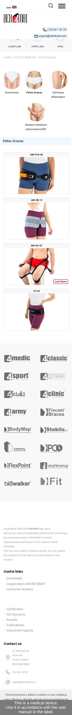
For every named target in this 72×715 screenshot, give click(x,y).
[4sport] (18, 375)
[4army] (18, 410)
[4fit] (54, 482)
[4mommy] (54, 464)
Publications (15, 625)
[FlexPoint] (18, 464)
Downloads (14, 578)
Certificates (14, 609)
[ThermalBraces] (18, 446)
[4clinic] (54, 393)
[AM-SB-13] (36, 218)
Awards (11, 620)
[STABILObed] (54, 428)
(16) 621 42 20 (56, 29)
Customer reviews (19, 589)
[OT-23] (36, 309)
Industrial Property (19, 630)
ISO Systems (15, 614)
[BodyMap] (18, 428)
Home (7, 57)
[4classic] (54, 357)
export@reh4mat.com (52, 36)
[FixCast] (54, 410)
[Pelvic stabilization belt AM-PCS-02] (36, 173)
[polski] (9, 7)
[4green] (54, 375)
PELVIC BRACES (25, 57)
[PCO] (54, 446)
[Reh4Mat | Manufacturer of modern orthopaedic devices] (16, 24)
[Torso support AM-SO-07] (36, 264)
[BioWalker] (18, 482)
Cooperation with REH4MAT (25, 584)
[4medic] (18, 357)
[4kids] (18, 393)
